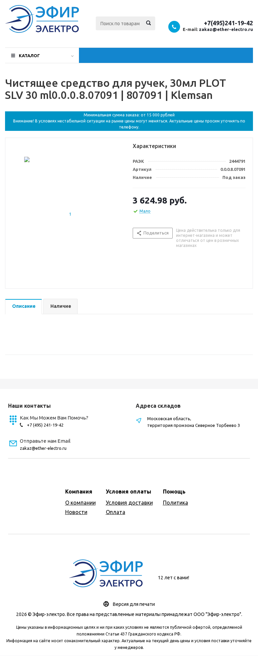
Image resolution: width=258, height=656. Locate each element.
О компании (80, 503)
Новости (76, 512)
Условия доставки (129, 503)
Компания (78, 491)
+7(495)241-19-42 (228, 23)
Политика (175, 503)
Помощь (174, 491)
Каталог (29, 55)
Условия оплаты (128, 491)
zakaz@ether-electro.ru (226, 29)
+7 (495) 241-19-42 (45, 425)
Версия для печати (134, 604)
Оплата (115, 512)
